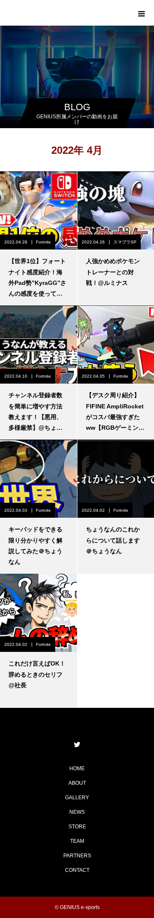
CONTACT (77, 870)
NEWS (77, 812)
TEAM (77, 841)
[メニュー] (141, 13)
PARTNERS (77, 856)
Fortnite (43, 242)
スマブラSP (124, 242)
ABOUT (77, 783)
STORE (77, 827)
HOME (77, 768)
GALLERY (77, 798)
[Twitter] (77, 744)
